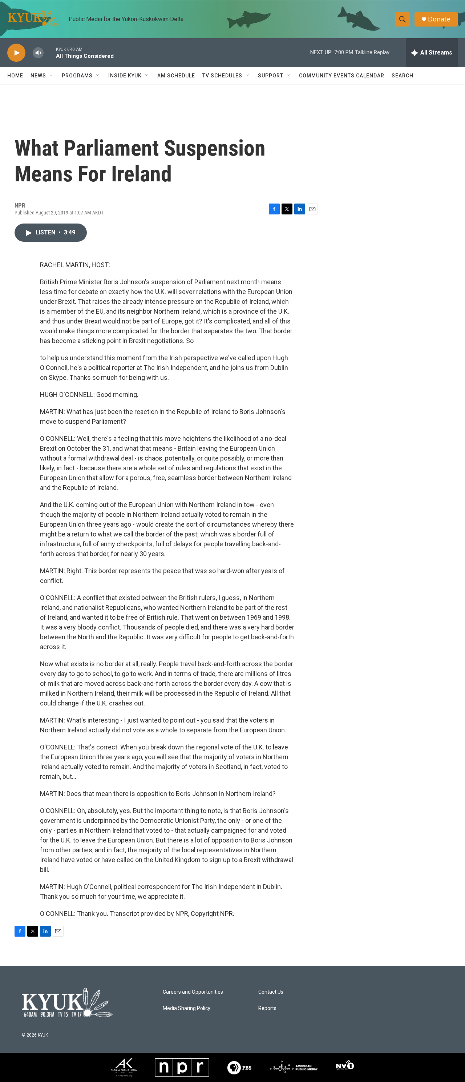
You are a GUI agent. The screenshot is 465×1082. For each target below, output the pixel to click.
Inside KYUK (125, 76)
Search (402, 76)
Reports (267, 1008)
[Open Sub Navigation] (51, 76)
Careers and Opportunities (193, 992)
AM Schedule (176, 76)
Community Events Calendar (341, 76)
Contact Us (270, 992)
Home (15, 76)
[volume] (38, 53)
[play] (16, 53)
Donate (439, 19)
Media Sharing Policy (186, 1008)
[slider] (50, 52)
